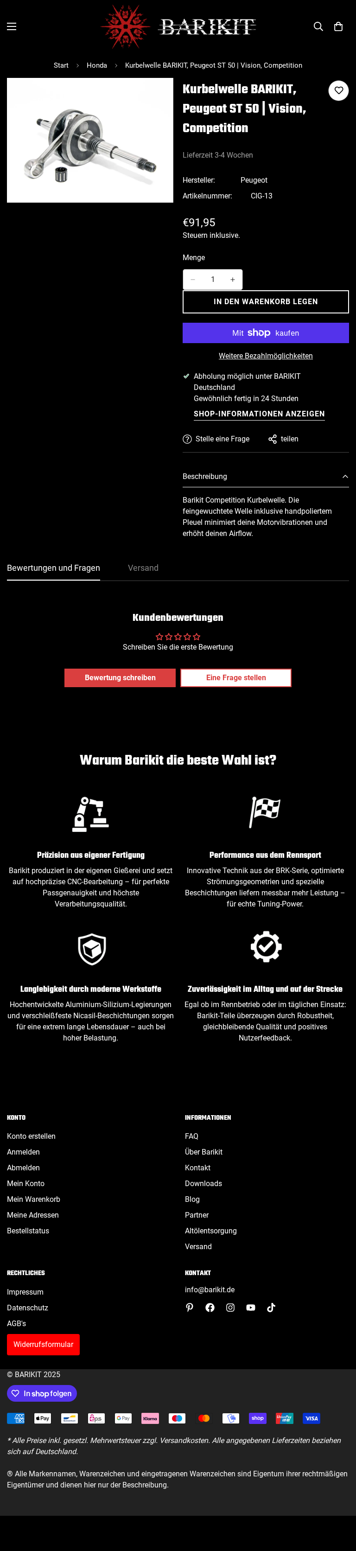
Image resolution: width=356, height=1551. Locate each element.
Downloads (203, 1183)
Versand (198, 1246)
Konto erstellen (31, 1136)
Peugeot (254, 180)
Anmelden (23, 1152)
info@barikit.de (210, 1289)
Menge (194, 257)
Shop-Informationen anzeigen (259, 413)
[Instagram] (230, 1307)
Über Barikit (203, 1152)
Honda (97, 65)
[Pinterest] (189, 1307)
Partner (197, 1215)
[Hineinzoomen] (158, 97)
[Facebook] (210, 1307)
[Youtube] (250, 1307)
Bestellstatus (28, 1230)
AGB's (16, 1323)
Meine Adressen (33, 1215)
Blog (192, 1199)
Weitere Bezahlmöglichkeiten (266, 355)
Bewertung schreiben (120, 677)
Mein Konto (25, 1183)
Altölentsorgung (211, 1230)
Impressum (25, 1292)
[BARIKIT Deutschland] (178, 26)
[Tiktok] (271, 1307)
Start (61, 65)
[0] (338, 26)
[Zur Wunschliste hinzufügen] (338, 90)
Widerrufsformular (43, 1344)
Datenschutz (27, 1307)
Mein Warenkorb (33, 1199)
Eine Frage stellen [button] (236, 677)
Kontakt (197, 1167)
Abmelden (23, 1167)
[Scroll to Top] (338, 1500)
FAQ (191, 1136)
